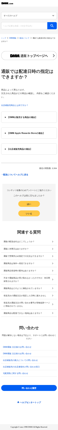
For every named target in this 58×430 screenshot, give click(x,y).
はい (29, 203)
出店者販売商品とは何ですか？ (14, 105)
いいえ (29, 213)
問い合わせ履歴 (29, 387)
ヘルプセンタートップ (30, 402)
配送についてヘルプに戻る (15, 174)
